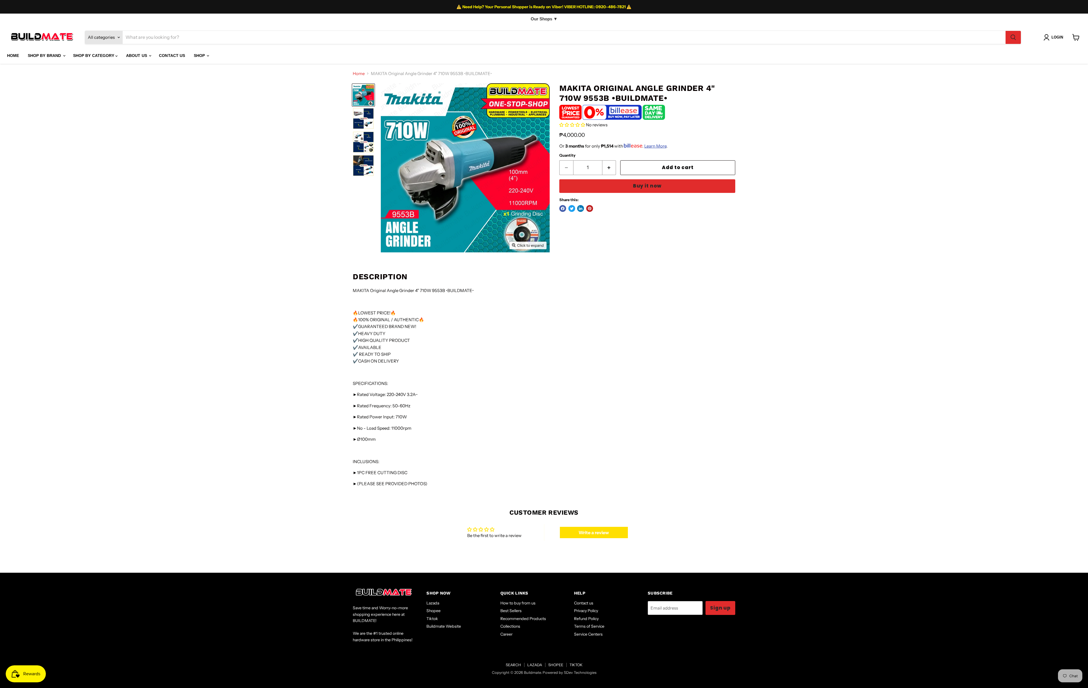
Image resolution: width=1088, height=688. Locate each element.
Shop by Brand (45, 55)
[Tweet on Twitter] (571, 208)
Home (359, 73)
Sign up (720, 607)
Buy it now (647, 185)
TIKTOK (576, 665)
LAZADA (534, 665)
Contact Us (172, 55)
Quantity (567, 155)
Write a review (594, 532)
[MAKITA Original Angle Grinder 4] (363, 95)
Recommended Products (523, 618)
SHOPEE (555, 665)
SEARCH (513, 665)
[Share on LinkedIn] (580, 208)
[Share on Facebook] (562, 208)
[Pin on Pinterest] (589, 208)
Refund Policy (586, 618)
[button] (572, 124)
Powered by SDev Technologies (569, 672)
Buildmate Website (443, 626)
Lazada (432, 603)
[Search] (1013, 37)
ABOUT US (137, 55)
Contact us (583, 603)
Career (506, 634)
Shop (200, 55)
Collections (510, 626)
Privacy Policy (586, 610)
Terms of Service (589, 626)
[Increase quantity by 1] (609, 167)
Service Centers (588, 634)
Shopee (433, 610)
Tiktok (432, 618)
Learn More (655, 146)
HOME (13, 55)
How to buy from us (518, 603)
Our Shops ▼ (544, 18)
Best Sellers (511, 610)
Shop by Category (94, 55)
